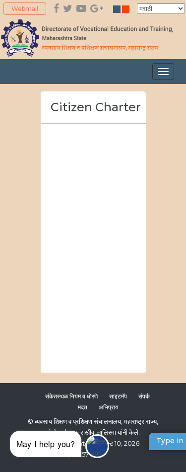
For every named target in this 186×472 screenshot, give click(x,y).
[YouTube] (81, 8)
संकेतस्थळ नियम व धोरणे (71, 396)
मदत (82, 407)
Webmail (24, 8)
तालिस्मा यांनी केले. (118, 432)
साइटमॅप (118, 396)
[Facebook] (56, 8)
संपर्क (144, 396)
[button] (59, 446)
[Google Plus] (96, 8)
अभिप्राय (109, 407)
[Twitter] (67, 8)
